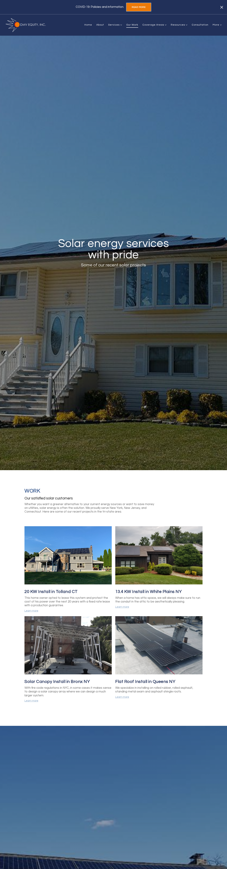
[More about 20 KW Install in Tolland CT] (68, 555)
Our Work (132, 25)
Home (88, 25)
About (100, 25)
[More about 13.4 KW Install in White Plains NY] (159, 555)
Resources (178, 25)
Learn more (31, 610)
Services (114, 25)
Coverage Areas (153, 25)
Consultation (200, 25)
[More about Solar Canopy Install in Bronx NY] (68, 645)
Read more (139, 7)
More (216, 25)
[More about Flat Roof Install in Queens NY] (159, 645)
